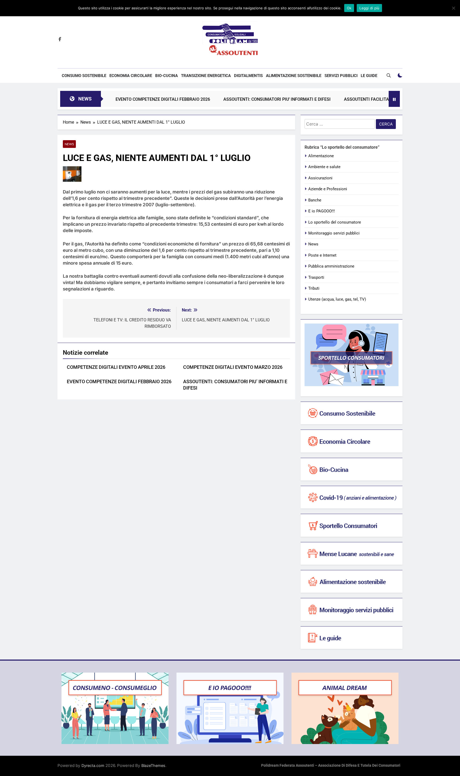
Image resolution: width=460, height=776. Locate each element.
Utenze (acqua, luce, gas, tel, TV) (337, 299)
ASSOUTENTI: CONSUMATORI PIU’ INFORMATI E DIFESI (258, 99)
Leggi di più (369, 8)
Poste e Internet (322, 255)
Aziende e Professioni (327, 189)
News (69, 144)
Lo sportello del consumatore (334, 222)
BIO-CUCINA (166, 75)
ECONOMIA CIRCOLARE (130, 75)
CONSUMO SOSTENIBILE (84, 75)
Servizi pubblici (341, 75)
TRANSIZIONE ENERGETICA (206, 75)
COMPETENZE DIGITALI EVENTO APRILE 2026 (116, 367)
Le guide (369, 75)
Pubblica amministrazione (331, 266)
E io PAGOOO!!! (321, 211)
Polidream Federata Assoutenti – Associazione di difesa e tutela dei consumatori (330, 765)
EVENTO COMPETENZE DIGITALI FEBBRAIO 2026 (144, 99)
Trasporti (316, 277)
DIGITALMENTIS (248, 75)
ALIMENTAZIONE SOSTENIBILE (293, 75)
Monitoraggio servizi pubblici (334, 233)
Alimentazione (321, 155)
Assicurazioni (320, 178)
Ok (349, 8)
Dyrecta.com (92, 765)
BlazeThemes (153, 765)
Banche (314, 200)
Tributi (313, 288)
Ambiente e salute (324, 166)
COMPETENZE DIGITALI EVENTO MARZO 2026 (232, 367)
